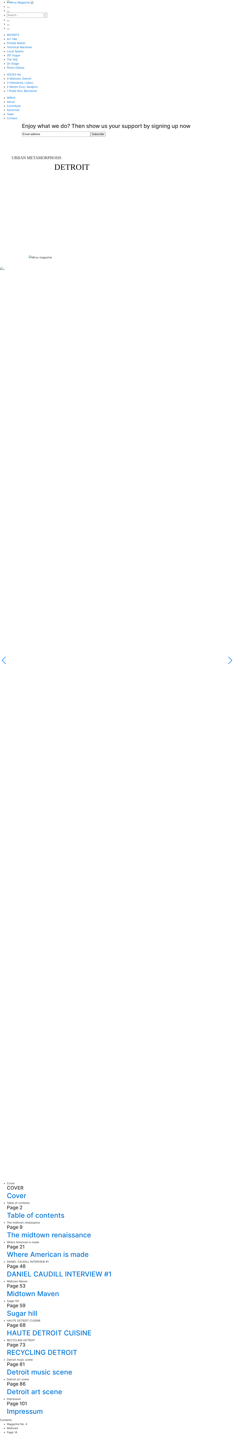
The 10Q (12, 59)
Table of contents (35, 1215)
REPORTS (13, 35)
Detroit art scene (34, 1391)
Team (10, 114)
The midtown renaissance (49, 1235)
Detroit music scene (39, 1372)
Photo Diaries (15, 67)
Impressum (25, 1411)
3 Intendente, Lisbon (20, 82)
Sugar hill (22, 1313)
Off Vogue (13, 55)
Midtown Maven (33, 1293)
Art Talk (12, 39)
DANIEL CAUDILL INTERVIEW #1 (59, 1274)
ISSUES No (14, 74)
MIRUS (11, 97)
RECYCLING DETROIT (42, 1352)
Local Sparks (15, 51)
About (11, 101)
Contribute (14, 106)
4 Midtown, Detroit (19, 78)
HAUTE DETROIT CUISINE (49, 1333)
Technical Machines (19, 47)
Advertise (13, 110)
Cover (16, 1195)
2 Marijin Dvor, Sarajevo (22, 86)
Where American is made (48, 1254)
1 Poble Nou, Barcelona (22, 91)
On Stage (13, 63)
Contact (12, 118)
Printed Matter (16, 43)
